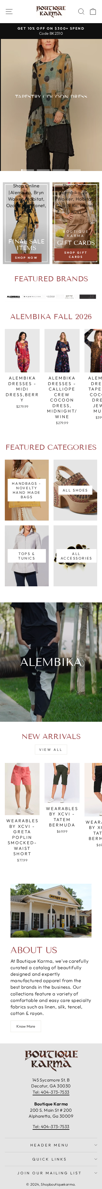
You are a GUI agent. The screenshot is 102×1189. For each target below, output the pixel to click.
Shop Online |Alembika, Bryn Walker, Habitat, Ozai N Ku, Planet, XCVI (26, 199)
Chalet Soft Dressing (50, 117)
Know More (25, 1026)
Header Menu (49, 1145)
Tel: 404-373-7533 (51, 1092)
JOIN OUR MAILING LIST (49, 1173)
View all (51, 749)
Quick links (49, 1159)
